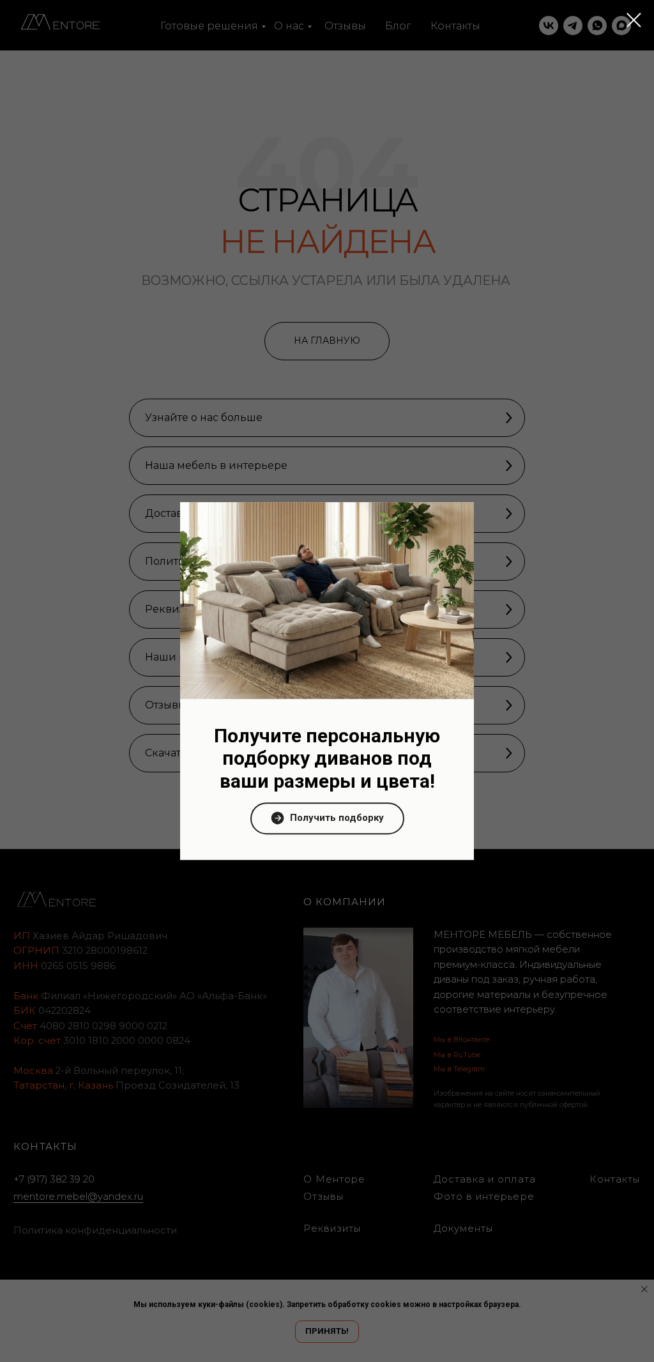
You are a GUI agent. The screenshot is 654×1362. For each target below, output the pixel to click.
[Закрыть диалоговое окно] (634, 20)
